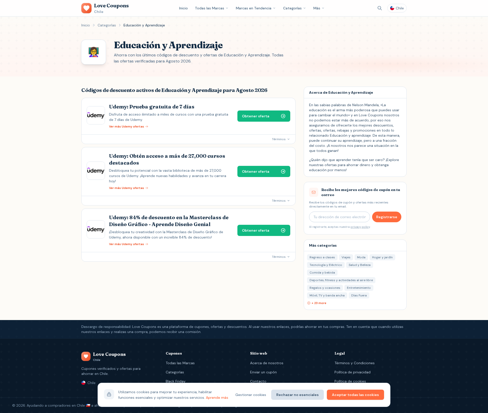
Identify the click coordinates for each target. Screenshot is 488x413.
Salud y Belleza (360, 265)
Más (316, 8)
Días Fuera (359, 295)
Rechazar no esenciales (297, 394)
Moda (361, 257)
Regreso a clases (322, 257)
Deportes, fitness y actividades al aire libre (341, 280)
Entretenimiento (359, 288)
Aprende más (217, 397)
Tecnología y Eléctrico (326, 265)
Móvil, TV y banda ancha (327, 295)
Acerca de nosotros (266, 363)
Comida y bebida (322, 273)
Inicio (183, 8)
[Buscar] (379, 8)
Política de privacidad (352, 372)
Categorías (292, 8)
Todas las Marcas (209, 8)
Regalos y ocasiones (325, 288)
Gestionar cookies (250, 394)
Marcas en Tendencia (253, 8)
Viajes (346, 257)
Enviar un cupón (263, 372)
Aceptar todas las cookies (355, 394)
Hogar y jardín (382, 257)
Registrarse (386, 217)
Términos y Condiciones (354, 363)
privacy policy (360, 227)
